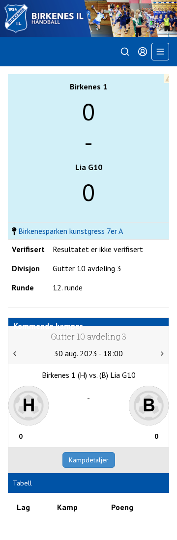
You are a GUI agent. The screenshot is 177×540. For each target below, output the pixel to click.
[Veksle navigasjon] (160, 51)
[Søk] (125, 51)
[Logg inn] (142, 51)
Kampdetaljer (89, 459)
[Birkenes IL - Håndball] (88, 18)
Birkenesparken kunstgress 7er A (70, 231)
